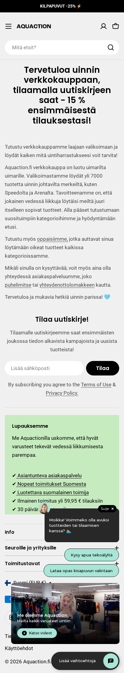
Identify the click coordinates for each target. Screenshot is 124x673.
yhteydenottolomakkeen (67, 285)
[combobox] (62, 47)
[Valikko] (8, 26)
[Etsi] (110, 47)
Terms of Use (96, 385)
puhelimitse (18, 285)
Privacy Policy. (62, 393)
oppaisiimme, (52, 239)
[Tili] (103, 26)
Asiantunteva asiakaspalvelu (49, 475)
